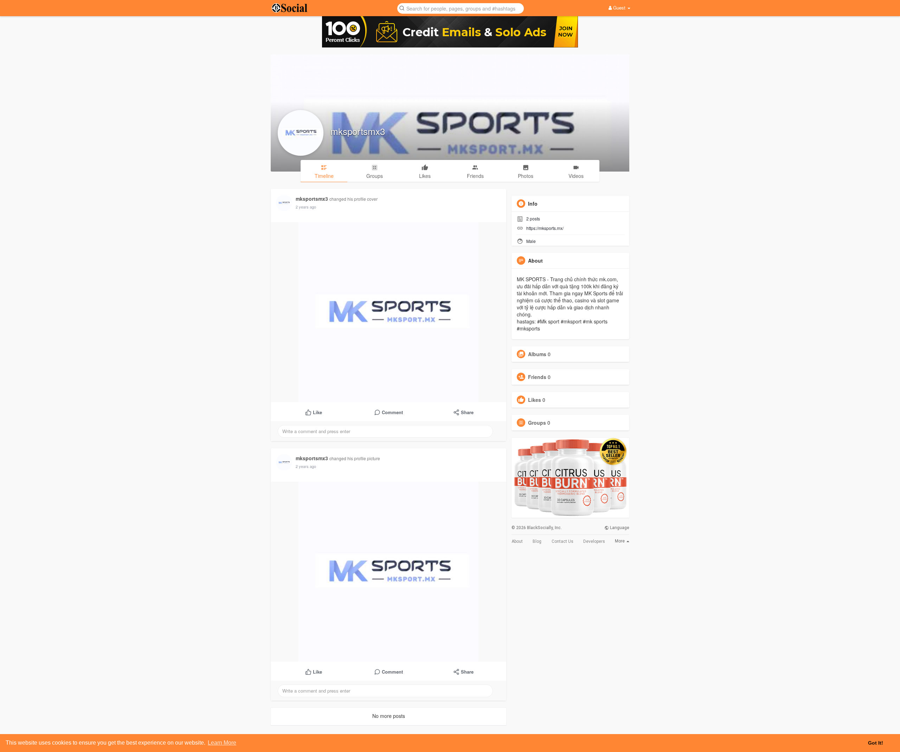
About (517, 541)
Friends (537, 377)
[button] (460, 8)
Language (619, 528)
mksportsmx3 (357, 130)
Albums (537, 354)
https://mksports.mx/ (545, 228)
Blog (537, 541)
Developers (594, 541)
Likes (534, 400)
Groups (537, 422)
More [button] (620, 541)
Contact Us (562, 541)
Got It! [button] (875, 743)
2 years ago (306, 207)
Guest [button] (619, 7)
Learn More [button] (222, 743)
